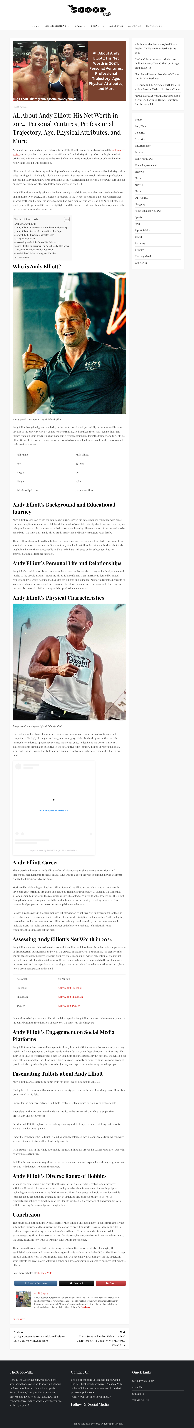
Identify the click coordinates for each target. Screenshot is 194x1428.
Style (79, 25)
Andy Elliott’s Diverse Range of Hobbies (36, 253)
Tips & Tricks (142, 230)
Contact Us (154, 25)
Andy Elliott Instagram (70, 996)
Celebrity (19, 1319)
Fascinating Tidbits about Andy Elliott (35, 249)
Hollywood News (144, 158)
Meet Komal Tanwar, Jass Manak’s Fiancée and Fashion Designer (158, 76)
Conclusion (23, 256)
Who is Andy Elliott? (26, 223)
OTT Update (141, 197)
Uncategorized (143, 256)
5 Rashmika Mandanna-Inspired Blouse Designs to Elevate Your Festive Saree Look (156, 48)
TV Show (139, 249)
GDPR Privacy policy (143, 1380)
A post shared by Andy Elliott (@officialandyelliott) (53, 850)
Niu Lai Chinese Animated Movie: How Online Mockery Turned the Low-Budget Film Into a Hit (157, 63)
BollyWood (141, 126)
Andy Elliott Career (25, 238)
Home (35, 25)
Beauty (138, 119)
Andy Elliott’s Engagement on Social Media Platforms (42, 245)
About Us (134, 25)
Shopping (140, 204)
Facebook (85, 1307)
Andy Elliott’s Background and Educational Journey (42, 227)
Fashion (139, 152)
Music (138, 191)
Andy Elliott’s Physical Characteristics (35, 234)
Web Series (141, 262)
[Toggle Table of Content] (65, 219)
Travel (138, 236)
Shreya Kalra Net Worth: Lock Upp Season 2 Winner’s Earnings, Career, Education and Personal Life (157, 100)
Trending (97, 25)
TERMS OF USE (140, 1400)
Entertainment (55, 25)
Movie (138, 178)
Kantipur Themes (113, 1423)
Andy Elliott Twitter (69, 1005)
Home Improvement (146, 165)
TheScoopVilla (44, 1272)
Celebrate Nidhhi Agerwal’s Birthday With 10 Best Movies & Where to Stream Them (157, 87)
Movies (139, 184)
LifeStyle (116, 25)
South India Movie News (148, 210)
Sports (138, 217)
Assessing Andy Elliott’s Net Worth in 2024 (38, 242)
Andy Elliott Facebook (70, 987)
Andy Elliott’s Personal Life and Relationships (39, 231)
